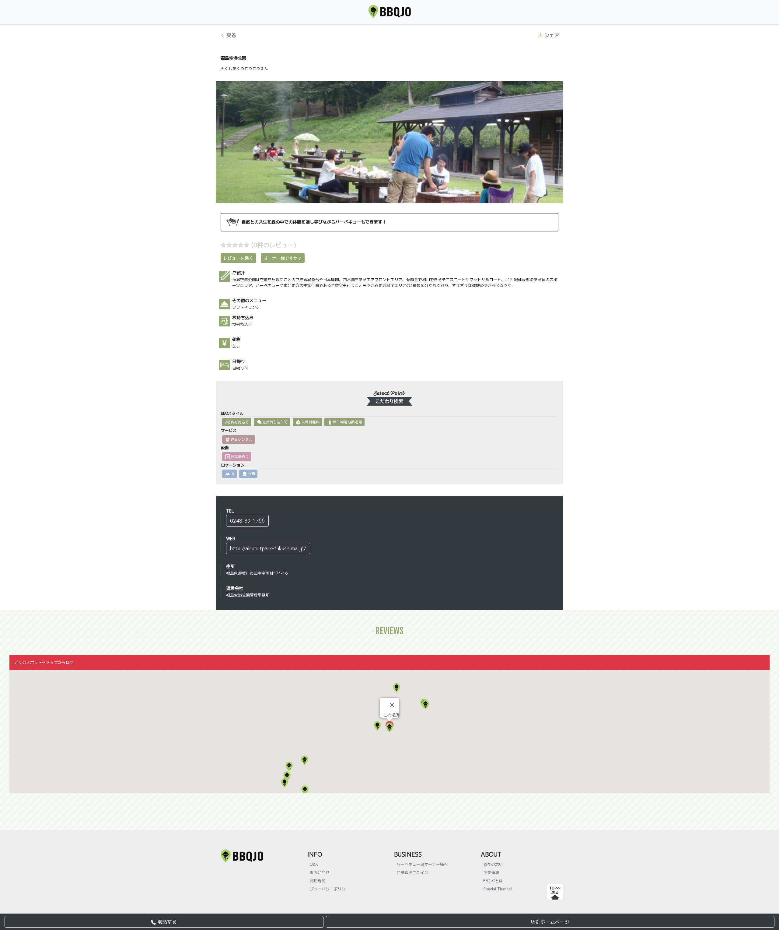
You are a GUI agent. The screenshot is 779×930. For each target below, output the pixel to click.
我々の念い (493, 864)
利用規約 (318, 880)
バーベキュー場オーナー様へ (422, 864)
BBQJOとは (493, 880)
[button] (396, 688)
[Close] (392, 705)
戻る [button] (230, 35)
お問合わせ (320, 872)
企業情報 (491, 872)
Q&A (314, 864)
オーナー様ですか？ (283, 258)
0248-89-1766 (247, 520)
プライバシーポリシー (329, 889)
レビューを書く (238, 258)
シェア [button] (551, 35)
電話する (166, 921)
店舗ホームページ (550, 921)
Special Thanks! (497, 889)
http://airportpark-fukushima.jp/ (268, 548)
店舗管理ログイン (412, 872)
